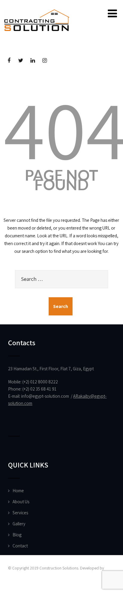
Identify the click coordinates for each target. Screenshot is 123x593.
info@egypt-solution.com (45, 396)
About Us (21, 501)
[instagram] (44, 60)
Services (20, 512)
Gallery (19, 524)
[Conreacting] (36, 12)
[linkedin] (32, 60)
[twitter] (21, 60)
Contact (20, 546)
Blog (17, 535)
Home (18, 490)
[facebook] (9, 60)
